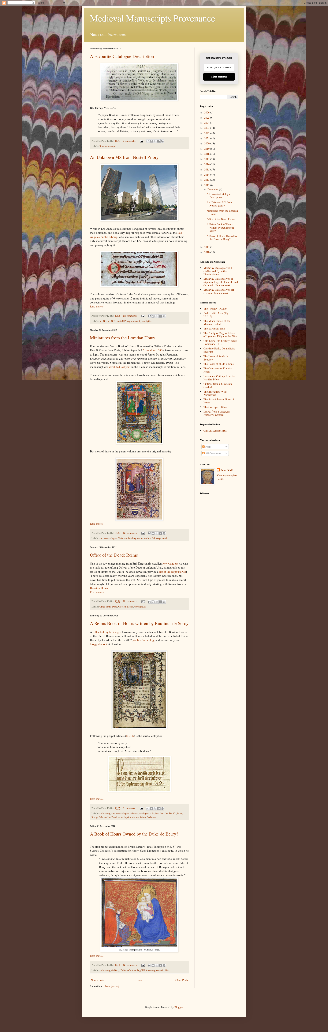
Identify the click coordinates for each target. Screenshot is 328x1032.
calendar (134, 813)
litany (180, 813)
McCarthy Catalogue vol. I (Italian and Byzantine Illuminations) (217, 271)
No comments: (130, 315)
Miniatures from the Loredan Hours (122, 338)
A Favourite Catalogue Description (122, 56)
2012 (207, 185)
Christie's (122, 538)
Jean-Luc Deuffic (168, 813)
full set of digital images (107, 632)
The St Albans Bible (214, 328)
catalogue (144, 813)
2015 (207, 169)
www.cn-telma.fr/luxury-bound (152, 538)
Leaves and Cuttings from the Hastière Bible (219, 377)
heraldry (132, 538)
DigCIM (141, 970)
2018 (207, 154)
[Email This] (148, 141)
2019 (207, 148)
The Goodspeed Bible (215, 407)
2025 (207, 117)
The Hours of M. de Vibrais (218, 364)
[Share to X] (155, 141)
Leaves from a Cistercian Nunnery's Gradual (216, 413)
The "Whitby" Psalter (215, 308)
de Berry (115, 970)
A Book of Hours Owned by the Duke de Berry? (134, 834)
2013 (207, 179)
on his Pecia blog (143, 640)
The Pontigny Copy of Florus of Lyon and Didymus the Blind (220, 334)
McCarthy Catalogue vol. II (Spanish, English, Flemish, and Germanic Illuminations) (220, 282)
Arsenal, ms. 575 (153, 350)
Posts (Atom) (112, 986)
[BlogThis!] (151, 141)
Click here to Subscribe (219, 76)
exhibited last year (119, 367)
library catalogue (107, 146)
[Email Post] (141, 141)
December (213, 189)
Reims (130, 606)
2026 (207, 112)
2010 (207, 252)
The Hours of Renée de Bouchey (215, 357)
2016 (207, 164)
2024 (207, 122)
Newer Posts (97, 980)
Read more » (97, 306)
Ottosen (122, 606)
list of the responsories (172, 571)
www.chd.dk (170, 563)
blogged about (98, 644)
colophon (154, 813)
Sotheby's (151, 817)
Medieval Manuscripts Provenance (152, 18)
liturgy (94, 817)
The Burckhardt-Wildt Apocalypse (215, 393)
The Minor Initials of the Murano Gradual (216, 322)
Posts (208, 446)
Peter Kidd (227, 470)
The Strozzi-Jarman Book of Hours (218, 401)
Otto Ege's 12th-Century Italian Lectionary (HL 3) (220, 342)
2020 (207, 143)
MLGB (102, 321)
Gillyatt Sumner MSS (215, 430)
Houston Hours (99, 588)
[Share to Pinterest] (162, 141)
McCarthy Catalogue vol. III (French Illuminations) (218, 291)
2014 (207, 174)
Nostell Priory (123, 321)
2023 (207, 128)
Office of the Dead (108, 606)
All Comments (213, 453)
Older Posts (181, 980)
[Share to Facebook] (159, 141)
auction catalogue (108, 538)
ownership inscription (141, 321)
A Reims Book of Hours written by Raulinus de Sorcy (139, 623)
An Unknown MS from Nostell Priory (124, 157)
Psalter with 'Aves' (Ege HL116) (216, 314)
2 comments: (129, 141)
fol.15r (130, 736)
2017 (207, 159)
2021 (207, 138)
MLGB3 (111, 321)
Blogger (178, 1007)
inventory (150, 970)
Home (140, 980)
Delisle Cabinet (128, 970)
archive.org (104, 813)
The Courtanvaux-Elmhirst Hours (217, 370)
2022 (207, 133)
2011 (207, 247)
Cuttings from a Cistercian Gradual (217, 385)
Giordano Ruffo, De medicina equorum (219, 350)
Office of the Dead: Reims (114, 555)
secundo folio (162, 970)
